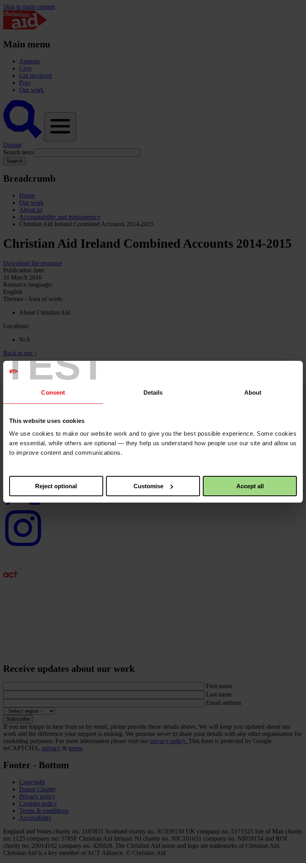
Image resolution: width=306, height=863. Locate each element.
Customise (148, 486)
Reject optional (56, 486)
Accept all (250, 486)
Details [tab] (153, 392)
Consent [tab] (53, 392)
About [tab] (253, 392)
